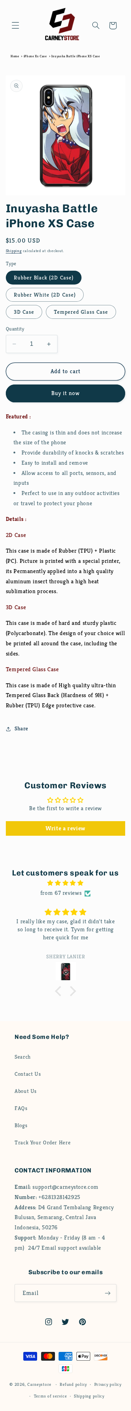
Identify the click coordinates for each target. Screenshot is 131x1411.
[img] (66, 883)
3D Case (24, 312)
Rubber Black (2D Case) (44, 277)
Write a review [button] (65, 828)
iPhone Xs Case (35, 56)
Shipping (14, 250)
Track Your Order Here (43, 1142)
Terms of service (50, 1396)
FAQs (21, 1108)
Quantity (15, 329)
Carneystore (39, 1384)
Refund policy (73, 1384)
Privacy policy (108, 1384)
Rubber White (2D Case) (45, 294)
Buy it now (65, 393)
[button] (15, 25)
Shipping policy (89, 1396)
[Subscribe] (107, 1293)
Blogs (21, 1125)
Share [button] (21, 728)
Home (15, 56)
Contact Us (28, 1074)
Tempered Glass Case (81, 312)
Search (23, 1057)
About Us (26, 1091)
